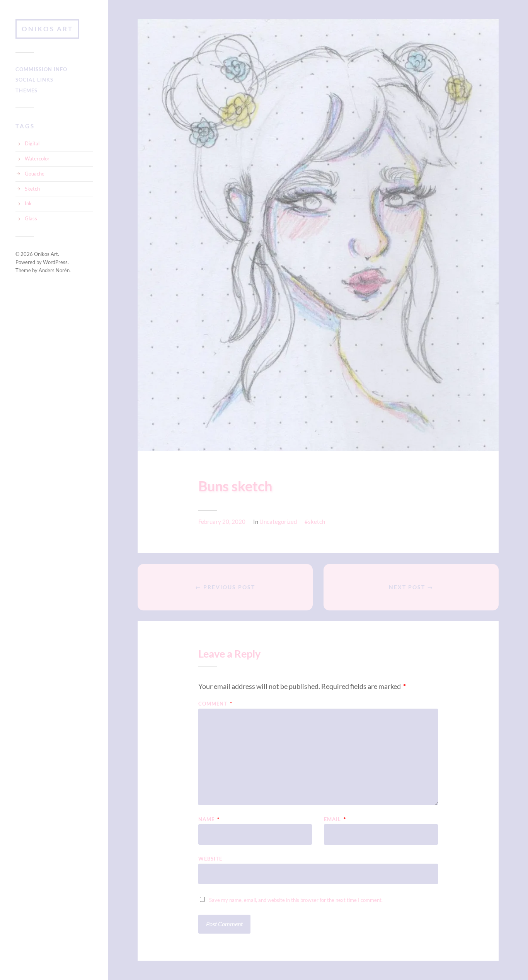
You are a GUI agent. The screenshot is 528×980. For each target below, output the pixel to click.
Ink (28, 203)
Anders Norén (54, 270)
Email (335, 819)
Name (209, 819)
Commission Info (41, 69)
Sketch (32, 189)
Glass (31, 218)
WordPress (55, 262)
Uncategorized (278, 521)
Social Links (34, 80)
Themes (26, 90)
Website (210, 858)
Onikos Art (47, 29)
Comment (215, 703)
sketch (316, 521)
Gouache (34, 173)
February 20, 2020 (221, 521)
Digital (32, 143)
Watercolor (37, 158)
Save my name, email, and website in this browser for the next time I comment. (296, 900)
